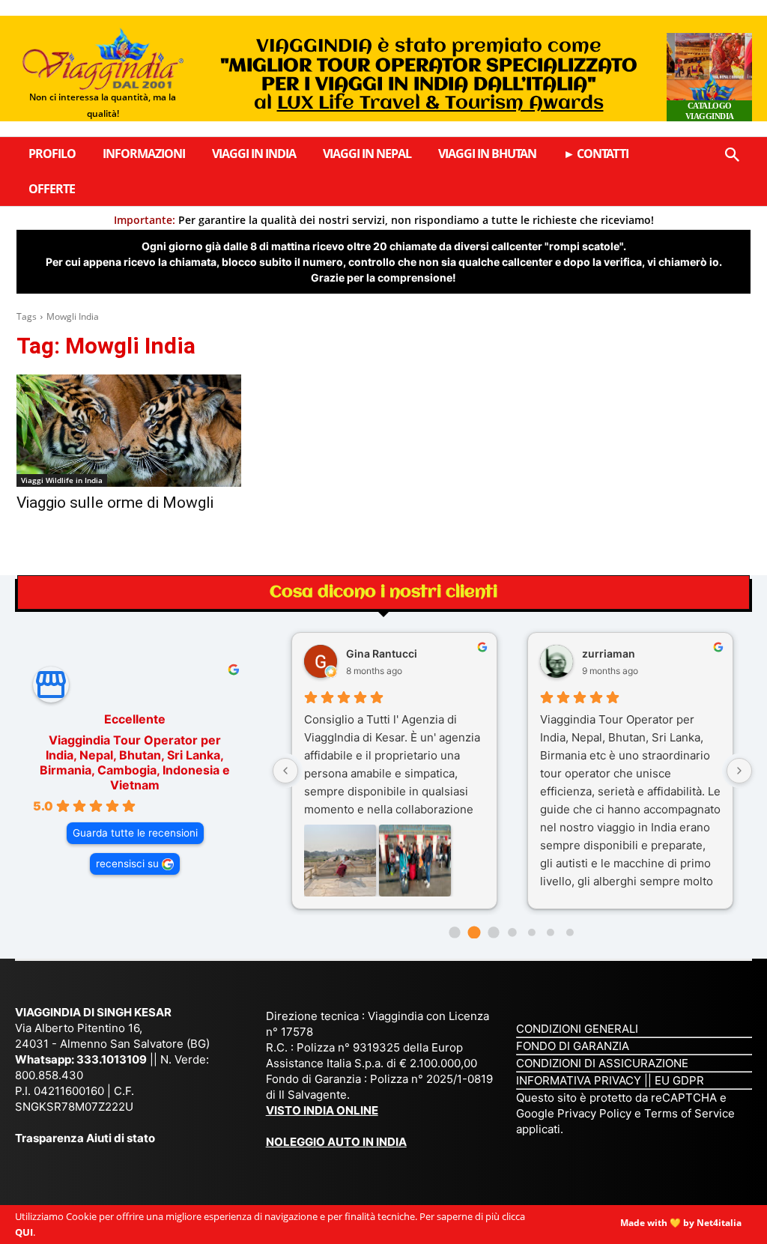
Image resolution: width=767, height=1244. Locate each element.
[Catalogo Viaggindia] (709, 77)
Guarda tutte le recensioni (135, 833)
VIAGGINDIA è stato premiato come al (428, 75)
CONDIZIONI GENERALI (577, 1029)
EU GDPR (679, 1080)
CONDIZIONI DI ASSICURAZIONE (602, 1063)
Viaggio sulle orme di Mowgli (114, 503)
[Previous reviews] (285, 770)
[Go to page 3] (512, 932)
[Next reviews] (739, 770)
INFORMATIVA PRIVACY (578, 1080)
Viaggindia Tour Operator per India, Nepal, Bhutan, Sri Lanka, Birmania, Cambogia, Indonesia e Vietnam (135, 762)
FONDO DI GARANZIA (572, 1046)
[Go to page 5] (550, 932)
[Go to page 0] (455, 932)
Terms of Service (689, 1113)
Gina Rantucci (381, 653)
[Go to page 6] (570, 932)
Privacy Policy (595, 1113)
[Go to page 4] (532, 932)
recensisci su (127, 864)
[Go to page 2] (493, 932)
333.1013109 (111, 1059)
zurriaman (608, 653)
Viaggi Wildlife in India (62, 480)
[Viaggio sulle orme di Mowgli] (128, 430)
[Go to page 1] (473, 932)
